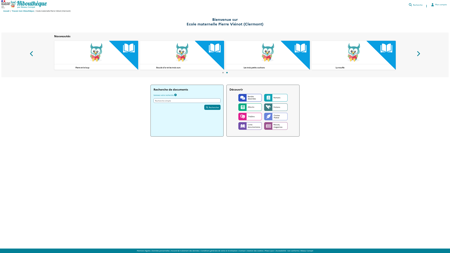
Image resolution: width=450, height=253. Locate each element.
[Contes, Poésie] (276, 122)
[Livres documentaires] (250, 131)
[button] (31, 57)
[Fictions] (276, 113)
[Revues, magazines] (276, 131)
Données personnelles (161, 250)
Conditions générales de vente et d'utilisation (219, 250)
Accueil (6, 11)
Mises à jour (269, 250)
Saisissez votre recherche (164, 101)
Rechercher (213, 113)
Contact (242, 250)
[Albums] (250, 113)
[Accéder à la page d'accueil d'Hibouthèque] (29, 4)
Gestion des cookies (255, 250)
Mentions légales (143, 250)
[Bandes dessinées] (250, 103)
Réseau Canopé (307, 250)
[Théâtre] (250, 122)
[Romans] (276, 103)
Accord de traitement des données (185, 250)
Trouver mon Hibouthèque (23, 11)
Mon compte (441, 4)
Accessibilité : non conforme (287, 250)
